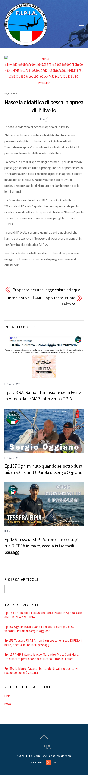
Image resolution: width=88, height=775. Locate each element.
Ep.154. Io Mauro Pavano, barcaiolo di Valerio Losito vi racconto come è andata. (41, 671)
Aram (54, 762)
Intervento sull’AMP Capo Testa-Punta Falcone (41, 300)
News (17, 384)
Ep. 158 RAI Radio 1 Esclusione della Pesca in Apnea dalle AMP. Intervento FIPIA (43, 615)
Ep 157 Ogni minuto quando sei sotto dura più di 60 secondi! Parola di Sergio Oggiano (39, 629)
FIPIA (42, 119)
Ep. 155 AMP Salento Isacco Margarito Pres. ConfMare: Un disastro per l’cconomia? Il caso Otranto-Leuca (41, 657)
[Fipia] (25, 43)
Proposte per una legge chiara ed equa (46, 289)
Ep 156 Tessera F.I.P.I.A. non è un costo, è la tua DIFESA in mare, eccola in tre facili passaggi (43, 545)
